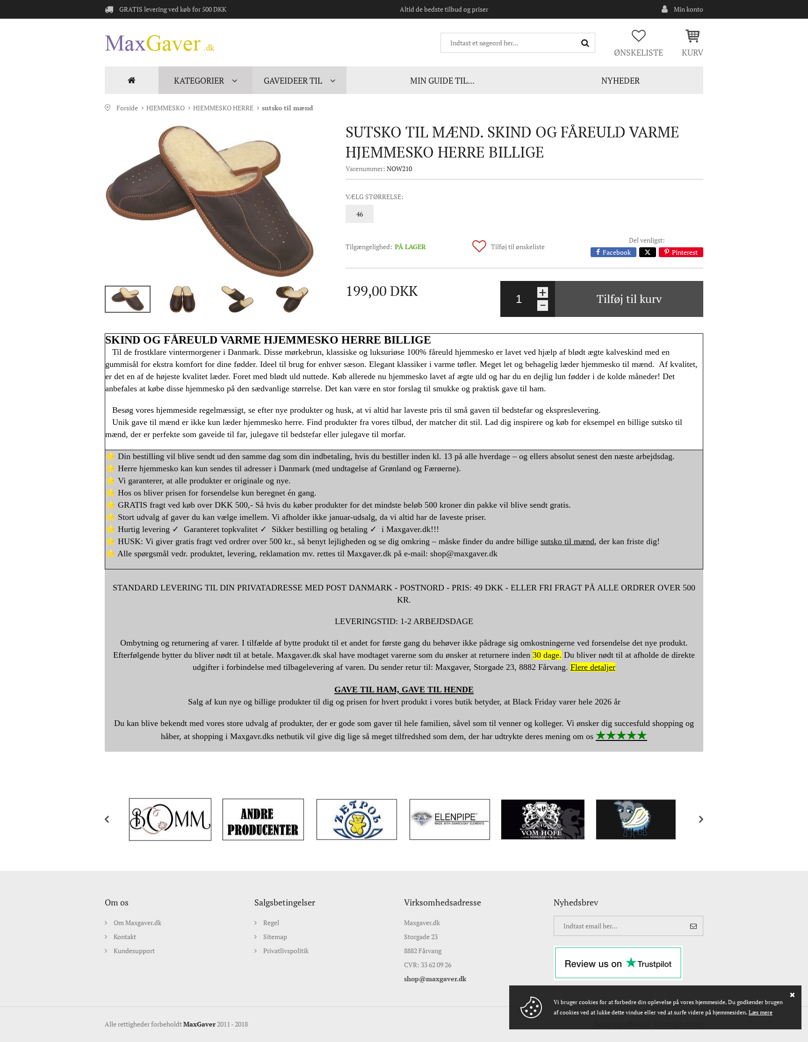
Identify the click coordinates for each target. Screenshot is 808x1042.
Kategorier (199, 80)
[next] (694, 819)
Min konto (688, 9)
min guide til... (442, 80)
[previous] (114, 819)
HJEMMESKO (165, 107)
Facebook (617, 252)
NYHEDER (620, 80)
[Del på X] (647, 252)
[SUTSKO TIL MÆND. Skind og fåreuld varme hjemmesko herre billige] (210, 201)
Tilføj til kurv (629, 298)
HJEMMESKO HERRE (223, 107)
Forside (132, 80)
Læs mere (760, 1012)
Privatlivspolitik (286, 950)
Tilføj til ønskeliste (518, 246)
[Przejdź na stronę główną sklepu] (160, 43)
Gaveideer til (293, 80)
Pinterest (685, 252)
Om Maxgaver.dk (137, 922)
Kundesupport (134, 950)
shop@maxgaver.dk (435, 978)
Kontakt (125, 936)
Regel (271, 922)
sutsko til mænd (287, 107)
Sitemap (275, 936)
